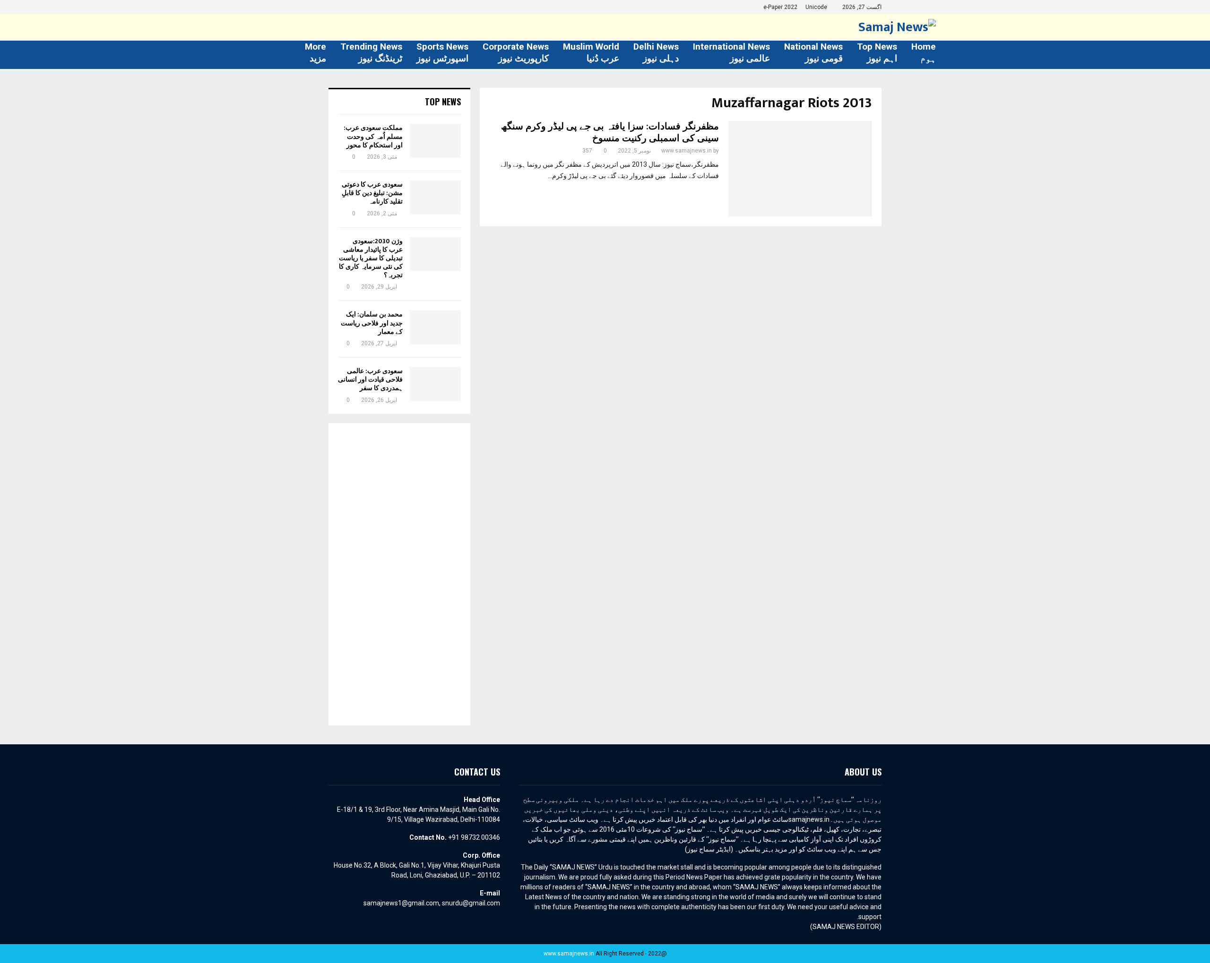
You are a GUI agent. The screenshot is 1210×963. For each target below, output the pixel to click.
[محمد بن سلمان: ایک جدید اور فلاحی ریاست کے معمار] (435, 327)
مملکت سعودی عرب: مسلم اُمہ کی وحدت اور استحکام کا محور (373, 136)
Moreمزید (315, 52)
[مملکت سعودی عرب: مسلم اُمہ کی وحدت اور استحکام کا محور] (435, 141)
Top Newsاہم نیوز (877, 52)
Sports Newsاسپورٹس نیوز (442, 52)
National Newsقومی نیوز (813, 52)
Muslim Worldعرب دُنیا (591, 52)
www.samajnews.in (686, 150)
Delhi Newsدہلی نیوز (656, 52)
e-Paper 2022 (780, 7)
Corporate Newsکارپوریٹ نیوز (516, 52)
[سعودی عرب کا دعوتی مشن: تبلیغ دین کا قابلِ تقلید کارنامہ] (435, 197)
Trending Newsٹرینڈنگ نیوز (371, 52)
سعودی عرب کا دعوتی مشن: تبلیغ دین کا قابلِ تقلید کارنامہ (372, 193)
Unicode (816, 7)
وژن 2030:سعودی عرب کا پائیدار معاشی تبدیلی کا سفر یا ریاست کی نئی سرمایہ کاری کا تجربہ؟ (371, 258)
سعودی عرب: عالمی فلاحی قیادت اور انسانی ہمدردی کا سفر (370, 379)
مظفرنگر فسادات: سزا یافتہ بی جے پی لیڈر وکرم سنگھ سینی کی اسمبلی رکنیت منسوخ (610, 132)
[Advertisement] (399, 574)
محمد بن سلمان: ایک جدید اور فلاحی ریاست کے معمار (372, 323)
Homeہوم (923, 52)
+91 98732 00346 (474, 837)
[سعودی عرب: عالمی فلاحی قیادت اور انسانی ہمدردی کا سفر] (435, 384)
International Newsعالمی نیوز (731, 52)
